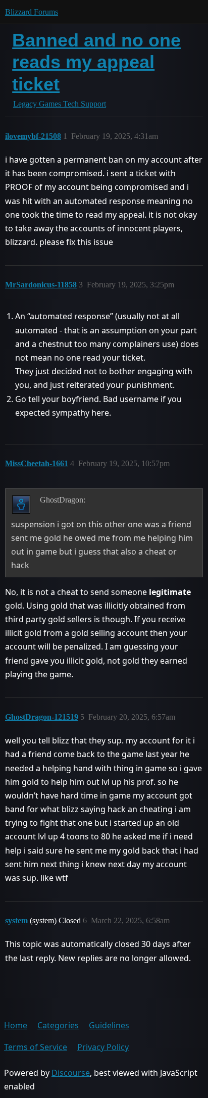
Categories (58, 1025)
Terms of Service (35, 1047)
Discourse (70, 1072)
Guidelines (109, 1025)
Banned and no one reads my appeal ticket (96, 62)
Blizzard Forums (31, 12)
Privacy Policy (103, 1047)
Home (15, 1025)
